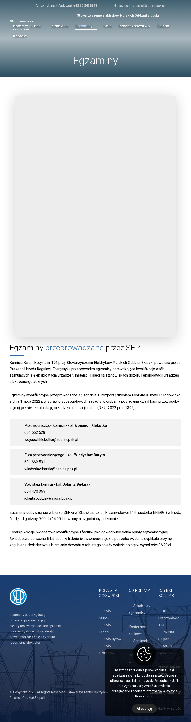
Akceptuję (144, 709)
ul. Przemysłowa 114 (168, 618)
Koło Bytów (112, 639)
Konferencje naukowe (138, 630)
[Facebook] (177, 6)
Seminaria (141, 641)
